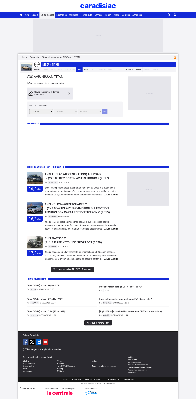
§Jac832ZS (53, 182)
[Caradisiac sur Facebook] (26, 342)
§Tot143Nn (53, 217)
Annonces (137, 14)
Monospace (27, 371)
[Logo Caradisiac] (98, 11)
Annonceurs (76, 379)
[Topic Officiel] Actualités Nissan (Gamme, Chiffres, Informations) (130, 311)
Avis (79, 69)
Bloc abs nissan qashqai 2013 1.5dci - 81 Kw (120, 286)
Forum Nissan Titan (36, 278)
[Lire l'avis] (35, 184)
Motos (94, 361)
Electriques (61, 14)
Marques (125, 14)
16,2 (35, 218)
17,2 (35, 252)
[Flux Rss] (175, 57)
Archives (131, 357)
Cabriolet (60, 363)
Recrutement (129, 379)
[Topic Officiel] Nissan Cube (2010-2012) (46, 311)
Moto (116, 14)
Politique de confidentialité (138, 365)
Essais (35, 14)
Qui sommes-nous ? (112, 379)
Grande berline (28, 366)
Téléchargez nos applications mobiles (43, 349)
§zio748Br (52, 247)
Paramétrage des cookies (137, 370)
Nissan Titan (50, 64)
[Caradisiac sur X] (32, 342)
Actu (27, 14)
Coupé (59, 361)
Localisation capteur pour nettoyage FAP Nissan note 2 (125, 299)
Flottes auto (86, 14)
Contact (65, 379)
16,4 (35, 188)
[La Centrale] (60, 395)
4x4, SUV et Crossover (66, 366)
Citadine (26, 361)
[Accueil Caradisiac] (21, 14)
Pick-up (60, 369)
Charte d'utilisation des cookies (140, 367)
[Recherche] (169, 15)
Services (98, 14)
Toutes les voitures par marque (104, 366)
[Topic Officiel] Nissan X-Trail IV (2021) (45, 299)
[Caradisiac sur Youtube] (45, 342)
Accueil (37, 69)
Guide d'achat (47, 14)
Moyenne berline (29, 363)
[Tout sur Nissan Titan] (26, 70)
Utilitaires (73, 14)
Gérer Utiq (131, 372)
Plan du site (132, 360)
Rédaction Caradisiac (93, 379)
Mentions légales (134, 362)
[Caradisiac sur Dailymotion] (39, 342)
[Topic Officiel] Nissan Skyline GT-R (43, 285)
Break (25, 369)
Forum (108, 14)
